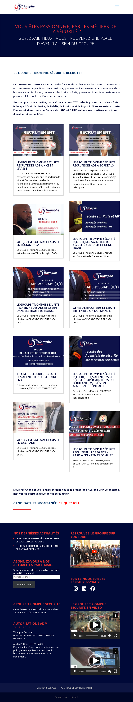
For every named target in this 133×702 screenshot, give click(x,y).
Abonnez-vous (24, 584)
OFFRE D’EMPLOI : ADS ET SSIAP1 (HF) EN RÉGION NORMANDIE (94, 309)
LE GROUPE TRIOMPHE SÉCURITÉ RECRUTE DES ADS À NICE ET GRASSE (38, 165)
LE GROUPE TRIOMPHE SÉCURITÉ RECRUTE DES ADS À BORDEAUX (94, 163)
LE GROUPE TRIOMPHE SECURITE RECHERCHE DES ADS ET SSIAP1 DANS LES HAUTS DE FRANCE (38, 308)
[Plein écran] (115, 635)
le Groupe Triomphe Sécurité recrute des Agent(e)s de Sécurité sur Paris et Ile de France (94, 243)
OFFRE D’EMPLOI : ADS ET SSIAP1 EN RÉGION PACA (38, 243)
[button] (95, 625)
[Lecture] (75, 635)
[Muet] (109, 635)
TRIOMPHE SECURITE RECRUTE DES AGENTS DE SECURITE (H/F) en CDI (37, 377)
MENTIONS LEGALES (46, 687)
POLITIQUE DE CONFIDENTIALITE (76, 687)
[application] (95, 625)
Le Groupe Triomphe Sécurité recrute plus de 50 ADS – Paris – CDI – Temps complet (94, 452)
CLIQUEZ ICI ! (69, 503)
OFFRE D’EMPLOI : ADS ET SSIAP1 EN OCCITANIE (38, 441)
